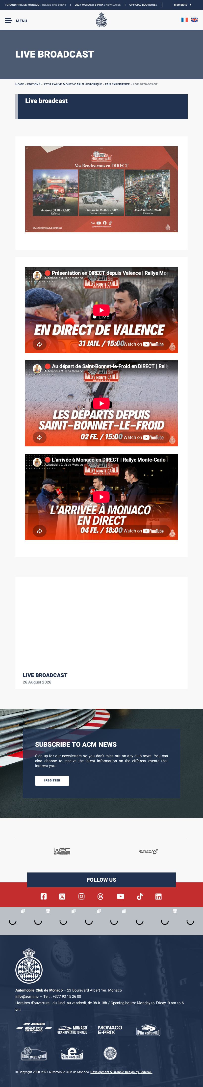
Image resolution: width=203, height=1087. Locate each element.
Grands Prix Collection (155, 5)
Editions (33, 84)
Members (182, 5)
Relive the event (34, 5)
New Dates (93, 5)
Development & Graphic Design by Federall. (121, 1072)
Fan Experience (117, 84)
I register (52, 780)
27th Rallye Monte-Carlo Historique (73, 84)
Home (19, 84)
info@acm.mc (27, 996)
